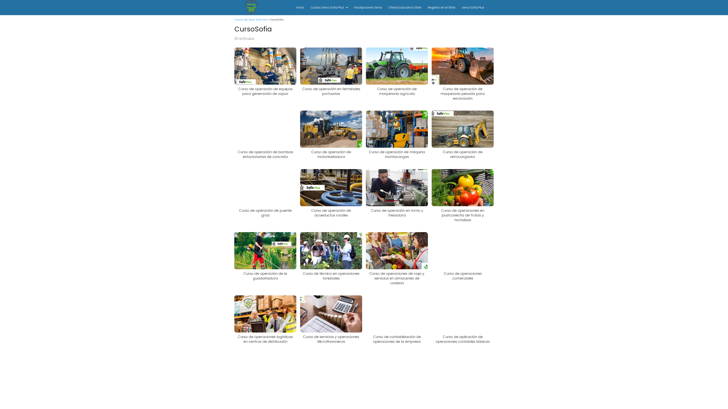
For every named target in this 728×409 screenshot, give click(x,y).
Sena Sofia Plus (473, 7)
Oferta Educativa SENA (404, 7)
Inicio (300, 7)
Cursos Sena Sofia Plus (327, 7)
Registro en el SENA (441, 7)
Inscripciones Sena (368, 7)
